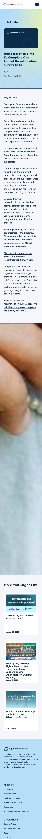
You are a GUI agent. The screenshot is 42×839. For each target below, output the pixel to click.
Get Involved (11, 820)
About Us (9, 785)
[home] (12, 4)
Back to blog (12, 22)
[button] (37, 4)
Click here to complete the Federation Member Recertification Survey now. (18, 256)
